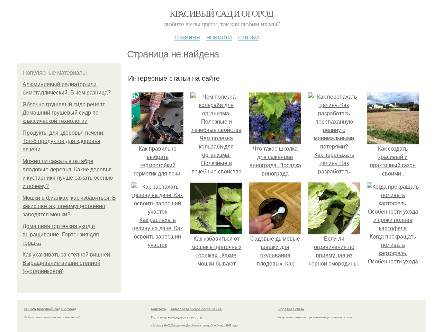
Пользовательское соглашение (196, 308)
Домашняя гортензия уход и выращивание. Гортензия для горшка (60, 234)
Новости (219, 37)
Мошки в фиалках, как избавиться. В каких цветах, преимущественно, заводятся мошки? (69, 206)
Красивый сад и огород (221, 13)
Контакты (158, 308)
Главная (187, 37)
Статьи (248, 37)
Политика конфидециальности (176, 317)
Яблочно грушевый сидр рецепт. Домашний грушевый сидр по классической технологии (64, 112)
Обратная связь (291, 308)
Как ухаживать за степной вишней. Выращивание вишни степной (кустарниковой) (66, 263)
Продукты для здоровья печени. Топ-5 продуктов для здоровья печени (63, 141)
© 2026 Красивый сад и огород (50, 308)
